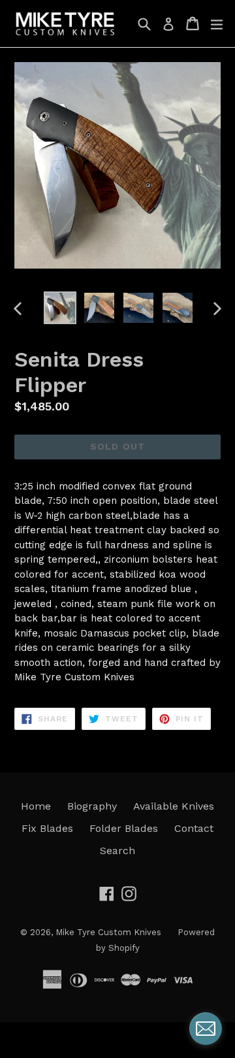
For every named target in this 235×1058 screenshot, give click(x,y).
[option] (60, 307)
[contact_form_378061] (205, 1028)
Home (36, 806)
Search (117, 850)
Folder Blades (123, 828)
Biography (92, 806)
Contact (193, 828)
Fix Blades (47, 828)
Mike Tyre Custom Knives (108, 932)
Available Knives (173, 806)
